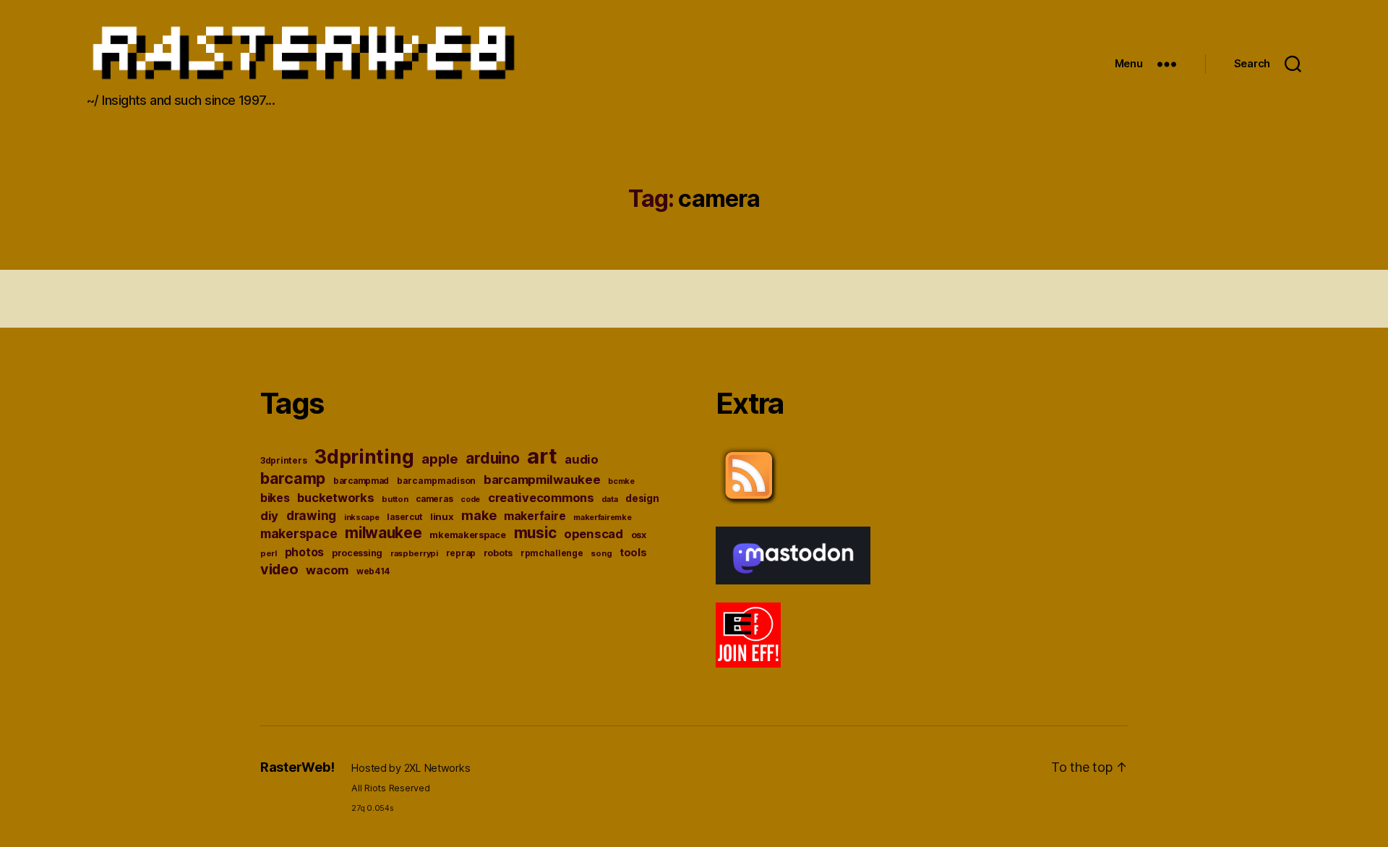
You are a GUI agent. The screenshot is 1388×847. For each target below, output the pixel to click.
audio (582, 459)
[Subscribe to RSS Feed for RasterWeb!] (922, 475)
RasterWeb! (297, 767)
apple (439, 459)
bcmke (621, 481)
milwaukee (383, 533)
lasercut (404, 517)
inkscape (362, 517)
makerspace (298, 533)
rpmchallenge (551, 553)
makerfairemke (602, 517)
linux (442, 516)
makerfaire (534, 516)
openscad (593, 534)
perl (268, 553)
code (470, 499)
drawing (311, 515)
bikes (275, 498)
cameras (434, 499)
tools (633, 552)
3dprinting (364, 457)
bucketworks (335, 497)
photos (304, 552)
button (395, 499)
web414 (373, 571)
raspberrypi (414, 553)
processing (357, 553)
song (601, 553)
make (478, 515)
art (542, 456)
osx (638, 534)
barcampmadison (436, 480)
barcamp (292, 478)
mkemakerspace (467, 534)
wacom (327, 570)
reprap (461, 553)
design (642, 498)
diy (269, 515)
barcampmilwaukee (542, 479)
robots (498, 553)
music (535, 533)
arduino (492, 458)
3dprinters (283, 460)
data (609, 499)
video (279, 569)
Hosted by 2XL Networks (410, 768)
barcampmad (361, 481)
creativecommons (541, 497)
